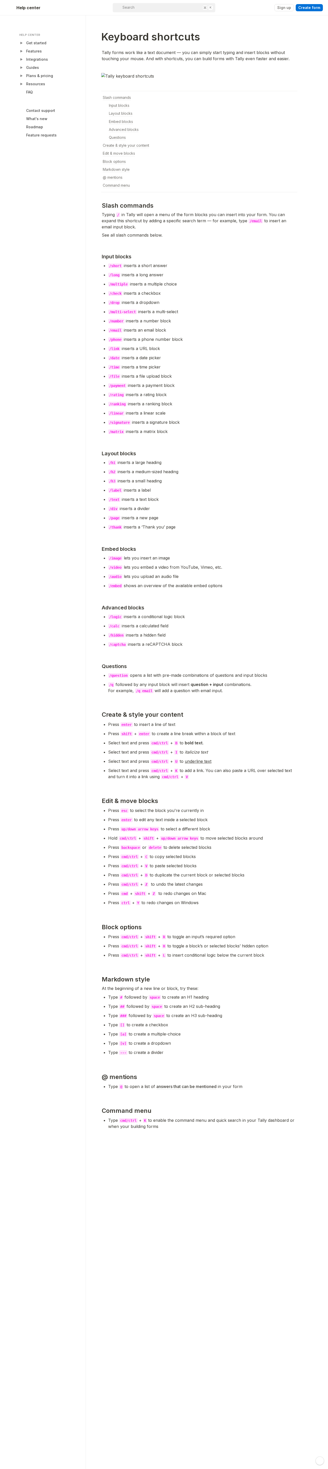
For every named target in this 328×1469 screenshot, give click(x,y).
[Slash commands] (99, 205)
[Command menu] (99, 1111)
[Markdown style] (99, 979)
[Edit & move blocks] (99, 801)
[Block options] (99, 927)
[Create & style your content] (99, 707)
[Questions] (99, 666)
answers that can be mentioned (186, 1086)
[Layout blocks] (99, 453)
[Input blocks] (99, 256)
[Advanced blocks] (99, 607)
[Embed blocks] (99, 549)
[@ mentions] (99, 1077)
